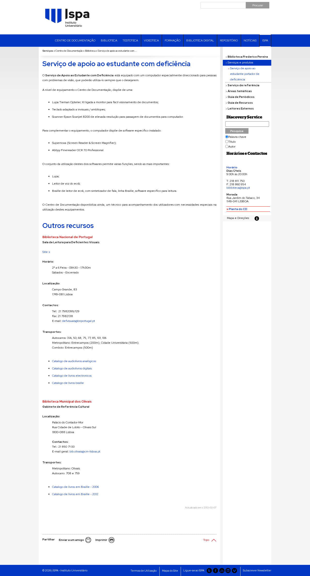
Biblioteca (109, 40)
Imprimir (101, 540)
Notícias (250, 40)
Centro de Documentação (75, 40)
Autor (231, 146)
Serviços (47, 50)
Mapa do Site (170, 570)
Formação (172, 40)
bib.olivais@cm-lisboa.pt (85, 451)
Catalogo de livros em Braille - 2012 (75, 494)
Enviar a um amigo (71, 540)
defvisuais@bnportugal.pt (78, 321)
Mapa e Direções (238, 218)
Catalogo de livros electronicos (72, 376)
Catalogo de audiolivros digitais (72, 368)
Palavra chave (237, 137)
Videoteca (151, 40)
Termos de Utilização (144, 570)
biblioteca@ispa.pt (238, 188)
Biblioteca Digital (200, 40)
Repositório (229, 40)
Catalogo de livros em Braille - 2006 (75, 487)
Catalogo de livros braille (68, 383)
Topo (206, 540)
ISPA (265, 40)
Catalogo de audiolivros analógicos (74, 361)
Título (232, 142)
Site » (46, 252)
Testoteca (130, 40)
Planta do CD (238, 209)
